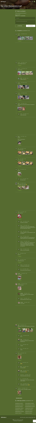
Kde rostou (23, 417)
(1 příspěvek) (19, 408)
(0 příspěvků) (19, 403)
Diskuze (32, 417)
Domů (21, 417)
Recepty (30, 417)
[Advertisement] (7, 23)
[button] (32, 1)
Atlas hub (27, 417)
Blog (34, 417)
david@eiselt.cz (20, 420)
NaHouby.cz (3, 1)
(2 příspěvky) (29, 409)
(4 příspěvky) (28, 411)
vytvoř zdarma (23, 15)
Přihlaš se (16, 15)
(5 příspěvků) (19, 406)
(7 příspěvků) (29, 403)
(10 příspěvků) (19, 411)
